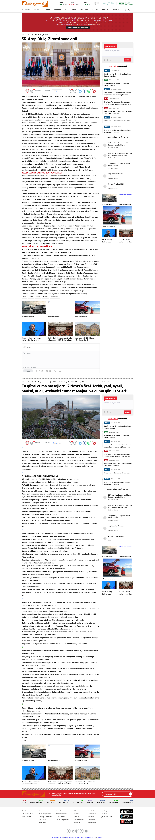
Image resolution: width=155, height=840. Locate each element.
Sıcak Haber (92, 822)
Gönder (28, 371)
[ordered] (47, 371)
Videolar (95, 10)
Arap (24, 297)
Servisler (37, 10)
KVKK (83, 837)
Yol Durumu (113, 801)
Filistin (38, 297)
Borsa (24, 801)
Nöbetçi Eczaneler (45, 817)
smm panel (42, 822)
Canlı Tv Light (26, 817)
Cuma (24, 740)
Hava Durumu (64, 801)
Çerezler (77, 837)
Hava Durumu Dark (28, 811)
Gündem (47, 10)
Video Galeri (92, 814)
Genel (34, 35)
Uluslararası (54, 297)
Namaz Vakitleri (36, 801)
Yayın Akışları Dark (45, 814)
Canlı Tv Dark (43, 811)
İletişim (62, 837)
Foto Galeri (84, 10)
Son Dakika (26, 10)
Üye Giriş (104, 811)
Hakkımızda (55, 837)
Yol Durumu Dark (27, 814)
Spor (66, 10)
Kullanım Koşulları (90, 837)
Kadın (74, 10)
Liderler (45, 297)
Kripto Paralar (127, 801)
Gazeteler (115, 10)
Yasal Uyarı (100, 837)
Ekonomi (57, 10)
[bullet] (50, 371)
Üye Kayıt (104, 814)
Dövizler (76, 814)
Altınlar (76, 811)
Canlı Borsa (60, 811)
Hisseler (90, 801)
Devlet (31, 297)
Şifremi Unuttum (106, 817)
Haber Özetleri (26, 35)
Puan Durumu (78, 801)
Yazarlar (105, 10)
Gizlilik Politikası (69, 837)
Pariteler (101, 801)
